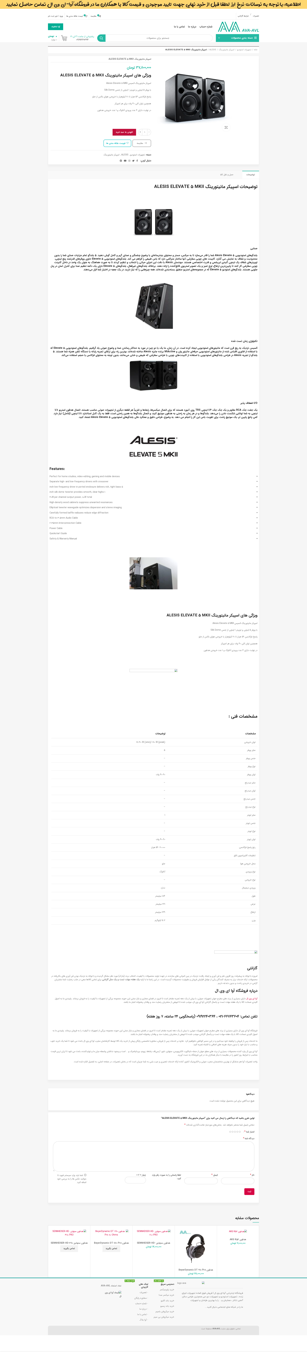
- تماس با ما (142, 1314)
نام (252, 1175)
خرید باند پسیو (167, 1306)
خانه (255, 49)
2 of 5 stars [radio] (237, 1132)
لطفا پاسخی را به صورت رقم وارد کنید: (166, 1176)
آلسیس (253, 348)
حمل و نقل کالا (226, 174)
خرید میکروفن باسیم (165, 1311)
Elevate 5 (228, 255)
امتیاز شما (249, 1132)
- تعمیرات (144, 1292)
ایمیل (214, 1175)
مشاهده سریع (220, 1246)
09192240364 (206, 1016)
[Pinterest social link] (121, 161)
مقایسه (140, 143)
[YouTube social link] (125, 161)
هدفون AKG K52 (238, 1239)
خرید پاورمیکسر (167, 1289)
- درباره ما (143, 1309)
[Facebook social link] (137, 161)
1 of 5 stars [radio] (240, 1132)
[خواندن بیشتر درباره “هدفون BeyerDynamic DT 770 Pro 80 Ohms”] (94, 1238)
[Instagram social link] (129, 161)
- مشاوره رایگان (141, 1298)
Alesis (218, 255)
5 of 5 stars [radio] (230, 1132)
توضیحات (250, 174)
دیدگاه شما (248, 1138)
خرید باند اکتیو (167, 1300)
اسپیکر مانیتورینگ (226, 49)
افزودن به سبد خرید (124, 132)
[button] (220, 1238)
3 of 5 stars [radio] (235, 1132)
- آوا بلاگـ (143, 1320)
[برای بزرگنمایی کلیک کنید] (226, 127)
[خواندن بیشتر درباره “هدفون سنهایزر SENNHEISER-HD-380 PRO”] (51, 1238)
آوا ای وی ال (251, 998)
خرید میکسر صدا (166, 1295)
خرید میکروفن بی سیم (164, 1317)
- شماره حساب (141, 1303)
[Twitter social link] (133, 161)
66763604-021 (229, 1016)
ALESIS (212, 49)
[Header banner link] (153, 6)
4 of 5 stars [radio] (232, 1132)
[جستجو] (101, 38)
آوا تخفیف (55, 26)
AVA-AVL (216, 1329)
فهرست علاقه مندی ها (116, 143)
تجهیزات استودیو (244, 49)
